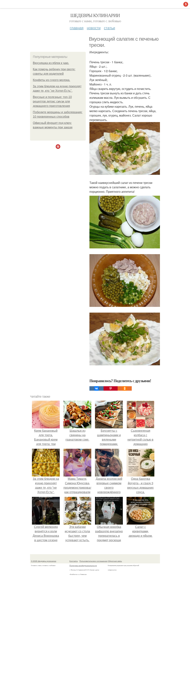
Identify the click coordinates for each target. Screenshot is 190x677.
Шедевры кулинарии (95, 15)
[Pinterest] (111, 388)
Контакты (73, 561)
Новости (94, 27)
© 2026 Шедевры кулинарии (43, 561)
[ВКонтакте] (96, 388)
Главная (76, 27)
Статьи (109, 27)
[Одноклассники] (125, 388)
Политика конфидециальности (83, 565)
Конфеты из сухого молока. (51, 80)
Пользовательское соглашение (93, 561)
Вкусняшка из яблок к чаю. (51, 63)
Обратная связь (115, 561)
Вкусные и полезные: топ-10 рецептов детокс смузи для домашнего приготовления (52, 101)
